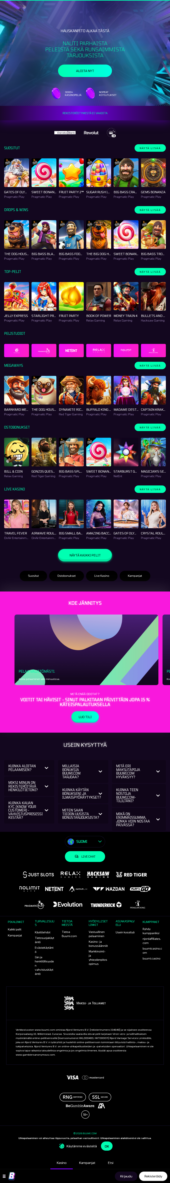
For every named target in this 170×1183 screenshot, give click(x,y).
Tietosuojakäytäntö (44, 940)
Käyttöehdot (42, 932)
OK (107, 1146)
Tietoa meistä (67, 922)
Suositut (33, 575)
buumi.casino (151, 958)
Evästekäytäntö (44, 949)
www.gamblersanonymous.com (35, 1054)
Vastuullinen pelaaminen (97, 934)
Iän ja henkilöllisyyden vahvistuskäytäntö (44, 965)
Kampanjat (135, 575)
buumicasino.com (152, 950)
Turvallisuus (44, 922)
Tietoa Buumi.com (69, 934)
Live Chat (88, 856)
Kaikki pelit (14, 929)
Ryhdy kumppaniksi (151, 931)
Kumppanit (151, 922)
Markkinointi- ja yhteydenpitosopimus (98, 957)
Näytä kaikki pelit (85, 555)
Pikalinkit (16, 922)
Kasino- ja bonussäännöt (98, 943)
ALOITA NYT (85, 71)
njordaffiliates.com (152, 941)
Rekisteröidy (153, 1176)
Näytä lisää (150, 148)
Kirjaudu (126, 1176)
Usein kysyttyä (125, 932)
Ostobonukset (66, 575)
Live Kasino (101, 575)
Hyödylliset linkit (98, 922)
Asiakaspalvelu (125, 922)
